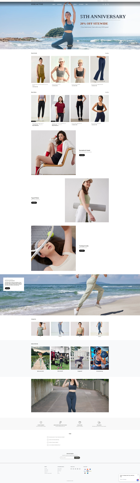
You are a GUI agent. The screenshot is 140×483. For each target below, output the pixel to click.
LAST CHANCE (81, 4)
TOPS (65, 4)
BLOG (86, 4)
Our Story (7, 288)
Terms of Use (46, 469)
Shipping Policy (59, 469)
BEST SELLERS (59, 4)
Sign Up (58, 473)
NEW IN (54, 4)
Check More (82, 155)
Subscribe (77, 457)
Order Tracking (59, 468)
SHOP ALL (75, 4)
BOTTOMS (69, 4)
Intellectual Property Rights (48, 473)
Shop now (70, 45)
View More (107, 53)
